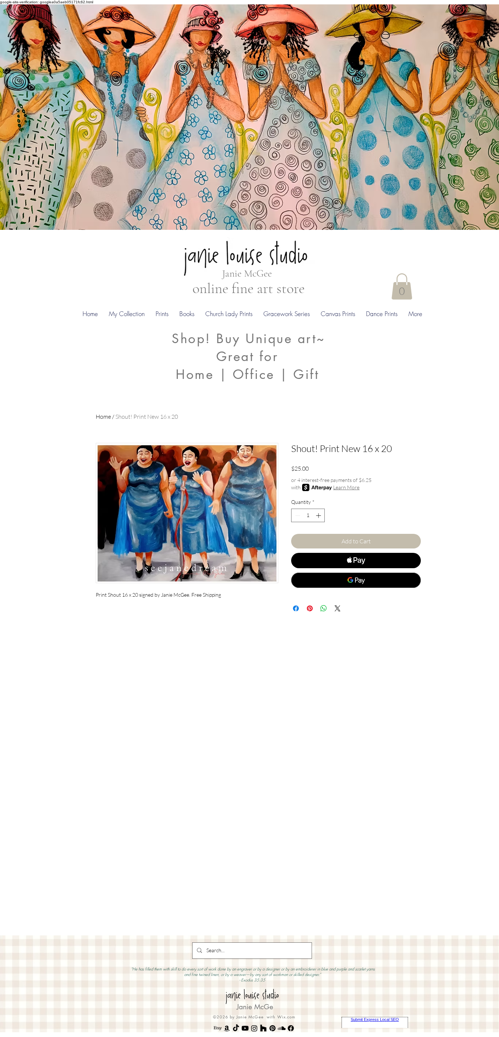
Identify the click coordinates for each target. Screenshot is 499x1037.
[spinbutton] (308, 515)
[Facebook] (291, 1028)
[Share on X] (337, 608)
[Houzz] (263, 1028)
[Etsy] (218, 1028)
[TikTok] (236, 1028)
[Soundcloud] (282, 1028)
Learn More (346, 487)
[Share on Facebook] (296, 608)
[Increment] (319, 515)
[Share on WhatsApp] (323, 608)
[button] (402, 286)
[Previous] (41, 116)
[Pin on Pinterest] (309, 608)
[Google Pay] (356, 580)
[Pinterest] (272, 1028)
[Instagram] (254, 1028)
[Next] (457, 116)
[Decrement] (296, 515)
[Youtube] (245, 1028)
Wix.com (286, 1016)
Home (103, 416)
